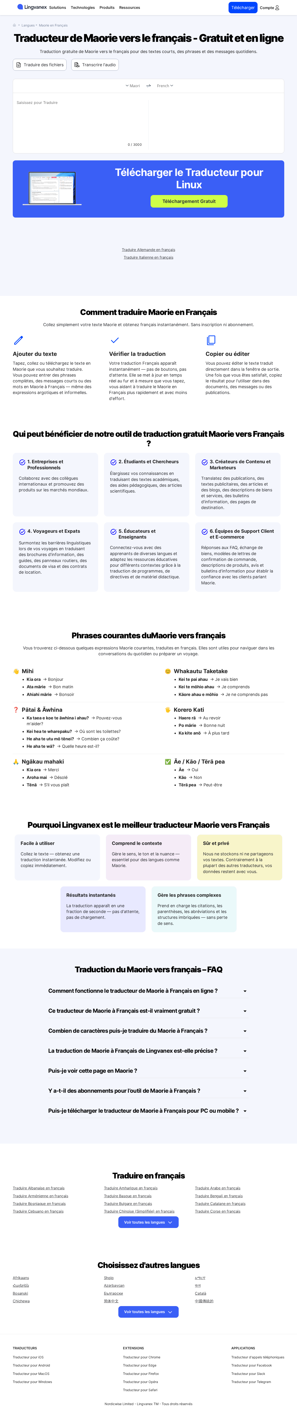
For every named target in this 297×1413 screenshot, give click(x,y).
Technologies (83, 7)
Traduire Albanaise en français (39, 1188)
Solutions (57, 7)
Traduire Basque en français (128, 1196)
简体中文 (111, 1301)
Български (113, 1293)
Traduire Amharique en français (131, 1188)
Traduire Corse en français (217, 1211)
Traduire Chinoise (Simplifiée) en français (139, 1211)
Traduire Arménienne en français (40, 1196)
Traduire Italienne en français (148, 257)
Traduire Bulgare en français (128, 1203)
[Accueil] (15, 25)
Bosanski (20, 1293)
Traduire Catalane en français (220, 1203)
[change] (148, 86)
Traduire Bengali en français (219, 1196)
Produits (107, 7)
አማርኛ (200, 1277)
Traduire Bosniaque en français (39, 1203)
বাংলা (198, 1285)
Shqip (109, 1277)
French (163, 85)
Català (200, 1293)
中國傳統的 (204, 1301)
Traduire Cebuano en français (38, 1211)
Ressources (129, 7)
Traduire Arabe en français (217, 1188)
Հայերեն (21, 1285)
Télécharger (243, 7)
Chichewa (21, 1301)
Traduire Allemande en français (148, 249)
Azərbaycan (114, 1285)
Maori (135, 85)
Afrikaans (21, 1277)
